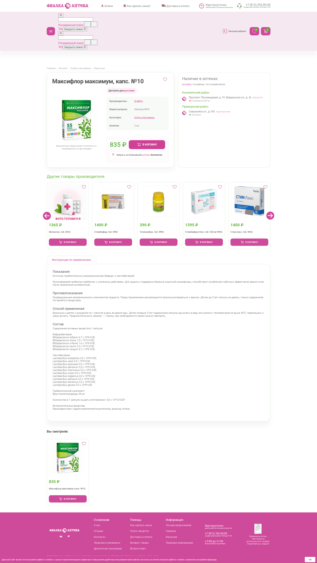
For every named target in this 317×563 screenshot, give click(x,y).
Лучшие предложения (178, 525)
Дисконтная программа (108, 548)
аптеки (146, 155)
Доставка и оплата (178, 5)
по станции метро (215, 84)
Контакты (99, 537)
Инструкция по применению (71, 259)
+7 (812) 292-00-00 (216, 533)
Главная (51, 68)
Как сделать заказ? (139, 5)
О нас (97, 525)
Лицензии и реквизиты (107, 542)
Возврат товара (139, 542)
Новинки (171, 531)
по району (198, 84)
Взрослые (99, 68)
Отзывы (98, 531)
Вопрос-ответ (138, 548)
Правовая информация (179, 542)
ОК (310, 559)
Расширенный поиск (71, 25)
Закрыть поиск (74, 29)
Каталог (51, 31)
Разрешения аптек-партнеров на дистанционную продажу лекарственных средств (258, 540)
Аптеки (108, 5)
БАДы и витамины (81, 68)
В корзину (149, 144)
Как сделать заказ (141, 525)
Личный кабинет (237, 31)
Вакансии (171, 537)
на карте (186, 84)
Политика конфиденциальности (142, 556)
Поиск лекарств (139, 531)
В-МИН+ (138, 101)
